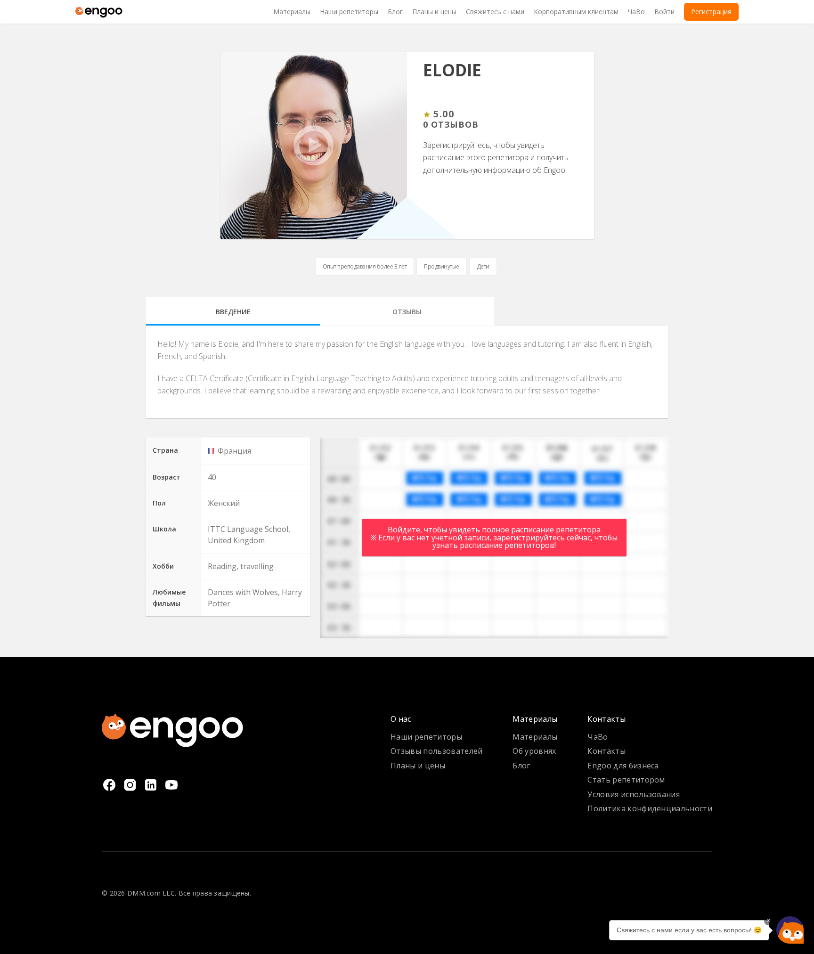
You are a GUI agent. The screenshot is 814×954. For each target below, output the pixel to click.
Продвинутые (441, 266)
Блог (521, 765)
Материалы (535, 737)
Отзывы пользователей (436, 751)
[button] (790, 930)
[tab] (233, 311)
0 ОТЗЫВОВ (451, 125)
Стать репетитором (626, 780)
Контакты (606, 751)
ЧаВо (597, 737)
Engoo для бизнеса (623, 765)
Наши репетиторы (426, 737)
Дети (483, 266)
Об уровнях (534, 751)
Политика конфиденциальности (649, 808)
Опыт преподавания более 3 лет (365, 266)
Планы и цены (418, 765)
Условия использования (633, 794)
